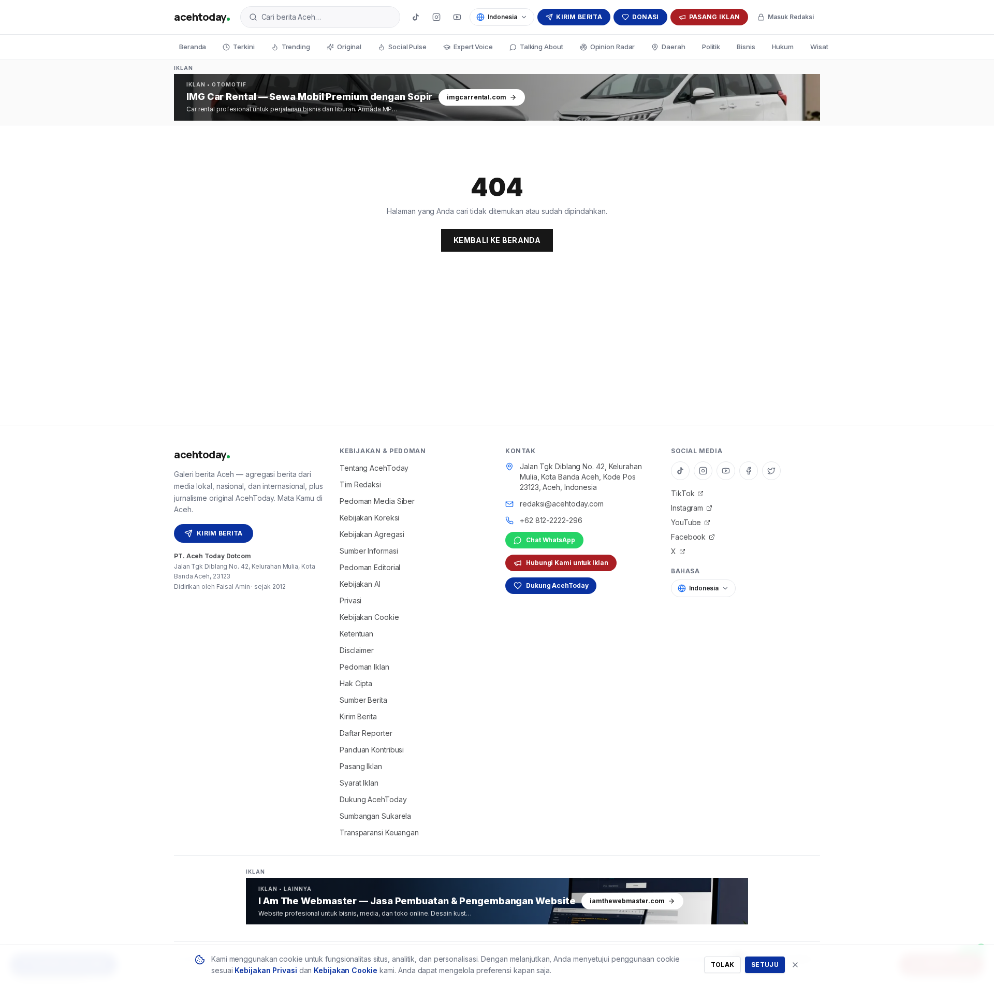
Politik (711, 46)
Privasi (350, 600)
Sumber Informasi (369, 550)
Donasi (645, 17)
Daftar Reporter (366, 733)
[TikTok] (415, 17)
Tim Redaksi (360, 484)
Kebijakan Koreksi (369, 517)
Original (349, 46)
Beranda (192, 46)
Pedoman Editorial (370, 567)
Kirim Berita (579, 17)
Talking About (541, 46)
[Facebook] (748, 470)
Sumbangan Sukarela (375, 816)
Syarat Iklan (359, 782)
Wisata (821, 46)
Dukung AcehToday (373, 799)
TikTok (682, 493)
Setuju (765, 964)
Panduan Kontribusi (372, 749)
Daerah (673, 46)
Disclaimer (357, 650)
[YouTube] (457, 17)
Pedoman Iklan (364, 666)
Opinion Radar (612, 46)
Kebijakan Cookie (369, 617)
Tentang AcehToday (374, 467)
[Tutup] (795, 965)
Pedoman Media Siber (377, 501)
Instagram (687, 507)
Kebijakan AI (360, 584)
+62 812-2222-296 (551, 520)
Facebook (688, 536)
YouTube (686, 522)
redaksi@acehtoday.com (562, 503)
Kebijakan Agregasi (372, 534)
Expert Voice (473, 46)
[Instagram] (436, 17)
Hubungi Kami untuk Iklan (567, 563)
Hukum (783, 46)
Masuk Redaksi (791, 17)
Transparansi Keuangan (379, 832)
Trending (296, 46)
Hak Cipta (356, 683)
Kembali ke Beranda (497, 240)
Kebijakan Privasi (266, 970)
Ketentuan (356, 633)
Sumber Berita (363, 700)
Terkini (243, 46)
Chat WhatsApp (550, 540)
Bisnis (746, 46)
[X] (771, 470)
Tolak (723, 964)
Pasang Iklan (714, 17)
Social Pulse (407, 46)
